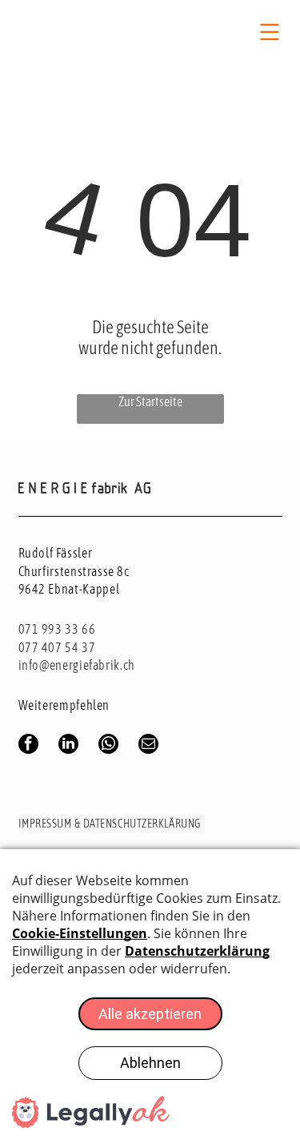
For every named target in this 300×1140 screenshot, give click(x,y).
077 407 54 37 (57, 647)
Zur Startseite (150, 401)
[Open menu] (270, 32)
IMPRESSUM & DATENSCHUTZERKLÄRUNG (109, 823)
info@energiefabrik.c (73, 665)
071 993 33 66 (57, 629)
